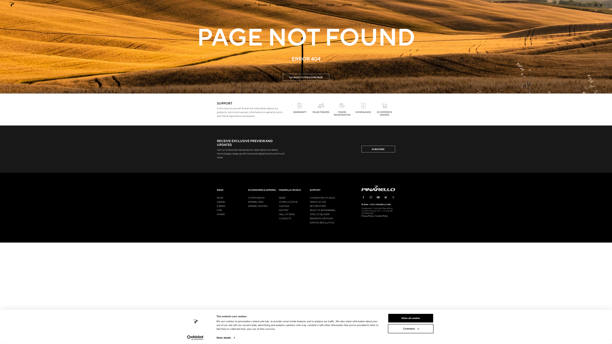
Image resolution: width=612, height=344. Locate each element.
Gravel (221, 201)
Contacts (285, 218)
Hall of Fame (287, 214)
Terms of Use (318, 201)
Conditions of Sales (322, 197)
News (282, 197)
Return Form (318, 205)
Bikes (247, 5)
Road (220, 197)
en (582, 5)
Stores (330, 5)
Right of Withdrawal (322, 210)
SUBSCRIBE (378, 149)
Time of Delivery (320, 214)
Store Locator (288, 201)
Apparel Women (258, 205)
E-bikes (221, 205)
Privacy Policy (367, 216)
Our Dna (284, 205)
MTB (219, 210)
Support (347, 5)
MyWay (221, 214)
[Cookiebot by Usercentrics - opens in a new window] (195, 337)
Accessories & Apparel (262, 189)
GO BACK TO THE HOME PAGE (306, 77)
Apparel (263, 5)
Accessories (283, 5)
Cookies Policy (381, 216)
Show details (223, 337)
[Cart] (601, 5)
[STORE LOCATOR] (590, 5)
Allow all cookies (410, 318)
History (283, 210)
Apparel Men (255, 201)
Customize (409, 328)
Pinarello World (308, 5)
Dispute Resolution (322, 222)
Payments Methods (321, 218)
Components (256, 197)
